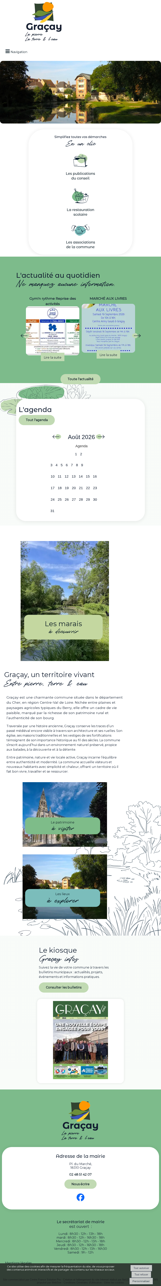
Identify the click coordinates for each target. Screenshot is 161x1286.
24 (53, 499)
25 (60, 499)
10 (53, 476)
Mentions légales (18, 1263)
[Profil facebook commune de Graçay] (80, 1201)
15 (88, 476)
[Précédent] (25, 336)
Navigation (19, 52)
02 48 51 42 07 (80, 1174)
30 (95, 499)
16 (95, 476)
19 (67, 488)
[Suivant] (136, 336)
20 (74, 488)
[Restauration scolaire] (80, 202)
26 (67, 499)
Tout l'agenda (37, 420)
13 (74, 476)
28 (81, 499)
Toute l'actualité (80, 379)
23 (95, 488)
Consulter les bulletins (63, 987)
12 (67, 476)
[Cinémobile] (108, 328)
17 (53, 488)
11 (59, 476)
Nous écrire (80, 1184)
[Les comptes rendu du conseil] (80, 166)
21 (81, 488)
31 (52, 511)
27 (74, 499)
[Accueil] (44, 22)
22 (88, 488)
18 (60, 488)
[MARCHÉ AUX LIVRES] (52, 328)
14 (81, 476)
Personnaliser (141, 1281)
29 (88, 499)
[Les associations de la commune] (80, 234)
